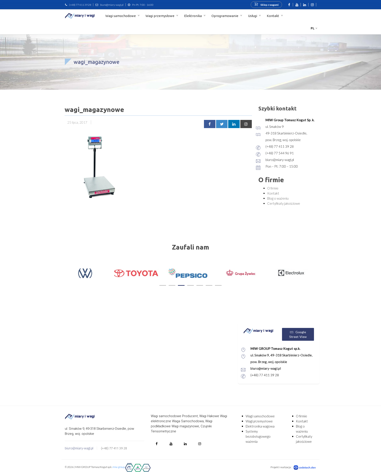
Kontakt (273, 16)
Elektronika (193, 16)
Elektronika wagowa (260, 426)
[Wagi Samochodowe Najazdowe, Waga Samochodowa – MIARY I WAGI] (80, 15)
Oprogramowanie (225, 16)
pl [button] (312, 28)
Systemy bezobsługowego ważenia (258, 436)
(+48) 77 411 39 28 (80, 4)
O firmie (272, 188)
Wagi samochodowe (120, 16)
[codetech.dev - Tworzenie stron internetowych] (305, 467)
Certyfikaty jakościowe (283, 203)
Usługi (253, 16)
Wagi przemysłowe (160, 16)
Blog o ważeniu (278, 198)
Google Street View (298, 334)
